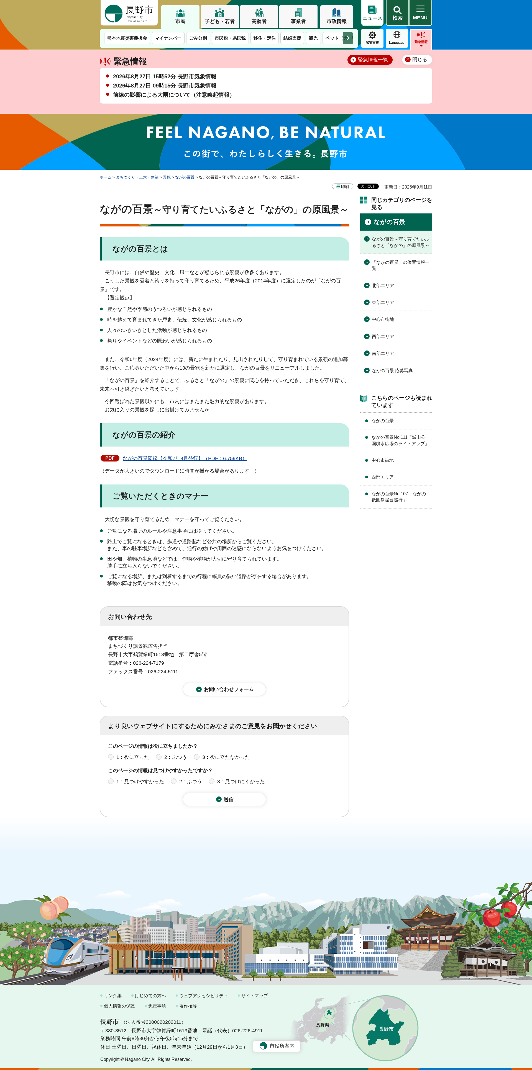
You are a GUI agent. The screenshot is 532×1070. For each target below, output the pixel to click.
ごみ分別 (198, 38)
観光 (313, 38)
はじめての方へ (150, 995)
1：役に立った (132, 757)
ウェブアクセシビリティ (203, 995)
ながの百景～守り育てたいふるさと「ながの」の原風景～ (400, 242)
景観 (167, 177)
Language (397, 43)
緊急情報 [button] (421, 42)
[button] (397, 13)
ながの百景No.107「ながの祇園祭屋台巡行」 (399, 496)
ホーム (105, 177)
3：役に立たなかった (226, 757)
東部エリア (383, 302)
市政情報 (337, 21)
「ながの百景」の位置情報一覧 (400, 265)
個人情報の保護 (119, 1006)
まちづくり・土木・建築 (137, 177)
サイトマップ (254, 995)
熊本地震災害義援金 (127, 38)
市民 (180, 21)
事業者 (298, 21)
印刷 (345, 186)
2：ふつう (175, 757)
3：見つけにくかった (241, 781)
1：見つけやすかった (140, 781)
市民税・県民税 (230, 38)
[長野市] (129, 12)
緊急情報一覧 (373, 60)
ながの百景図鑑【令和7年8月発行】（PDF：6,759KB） (185, 458)
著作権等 (188, 1006)
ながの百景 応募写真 (392, 370)
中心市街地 (383, 319)
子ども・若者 (220, 21)
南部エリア (383, 353)
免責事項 (157, 1006)
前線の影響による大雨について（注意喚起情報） (174, 95)
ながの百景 (185, 177)
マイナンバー (168, 38)
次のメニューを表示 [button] (348, 38)
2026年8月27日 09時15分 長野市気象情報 (164, 85)
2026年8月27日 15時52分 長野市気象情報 (164, 76)
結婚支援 (292, 38)
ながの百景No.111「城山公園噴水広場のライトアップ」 (400, 440)
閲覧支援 (372, 43)
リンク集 (113, 995)
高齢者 (259, 21)
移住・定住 (265, 38)
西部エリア (383, 336)
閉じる (419, 59)
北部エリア (383, 285)
